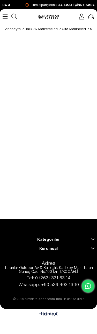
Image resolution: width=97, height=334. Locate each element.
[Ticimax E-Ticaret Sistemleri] (48, 314)
